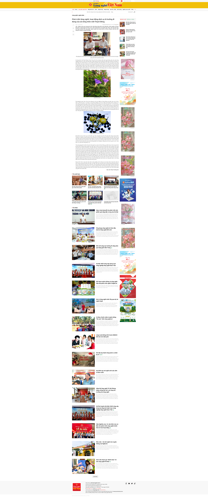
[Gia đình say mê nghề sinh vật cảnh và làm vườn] (83, 377)
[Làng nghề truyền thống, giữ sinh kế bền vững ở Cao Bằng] (79, 195)
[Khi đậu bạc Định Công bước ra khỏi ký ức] (83, 359)
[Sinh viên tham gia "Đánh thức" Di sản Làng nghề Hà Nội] (83, 466)
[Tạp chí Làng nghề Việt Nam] (76, 486)
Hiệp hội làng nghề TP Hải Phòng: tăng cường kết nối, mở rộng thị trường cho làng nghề (106, 390)
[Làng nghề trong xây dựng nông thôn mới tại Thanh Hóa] (111, 195)
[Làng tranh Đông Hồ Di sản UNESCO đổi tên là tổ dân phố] (83, 341)
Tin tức (76, 9)
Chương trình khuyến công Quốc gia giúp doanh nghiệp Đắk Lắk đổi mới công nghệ (131, 53)
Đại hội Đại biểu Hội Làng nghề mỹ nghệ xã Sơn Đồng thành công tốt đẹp (111, 187)
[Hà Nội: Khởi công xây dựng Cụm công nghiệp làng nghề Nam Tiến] (83, 270)
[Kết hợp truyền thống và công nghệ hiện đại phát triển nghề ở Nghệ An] (83, 288)
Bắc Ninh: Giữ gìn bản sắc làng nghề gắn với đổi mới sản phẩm (86, 11)
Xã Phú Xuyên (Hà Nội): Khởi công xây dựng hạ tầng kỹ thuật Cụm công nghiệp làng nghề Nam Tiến (107, 408)
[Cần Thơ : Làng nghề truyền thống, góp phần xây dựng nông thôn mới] (95, 180)
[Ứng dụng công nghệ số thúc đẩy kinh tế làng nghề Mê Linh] (83, 234)
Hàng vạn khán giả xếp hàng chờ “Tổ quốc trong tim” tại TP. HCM (111, 11)
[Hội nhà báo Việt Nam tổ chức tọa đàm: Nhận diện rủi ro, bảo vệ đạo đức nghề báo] (122, 39)
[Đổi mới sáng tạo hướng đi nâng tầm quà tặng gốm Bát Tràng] (83, 252)
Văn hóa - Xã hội (113, 9)
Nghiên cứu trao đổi (126, 9)
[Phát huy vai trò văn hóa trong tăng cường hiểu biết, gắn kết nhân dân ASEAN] (95, 195)
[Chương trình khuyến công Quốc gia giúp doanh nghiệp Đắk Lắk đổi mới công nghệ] (122, 53)
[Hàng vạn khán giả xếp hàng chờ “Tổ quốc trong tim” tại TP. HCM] (122, 31)
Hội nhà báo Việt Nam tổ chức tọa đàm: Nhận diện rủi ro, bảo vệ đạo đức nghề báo (130, 38)
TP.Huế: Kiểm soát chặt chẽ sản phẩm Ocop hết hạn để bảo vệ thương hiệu (130, 46)
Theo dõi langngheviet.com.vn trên (108, 24)
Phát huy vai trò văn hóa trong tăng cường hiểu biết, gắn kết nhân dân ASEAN (95, 202)
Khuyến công (100, 9)
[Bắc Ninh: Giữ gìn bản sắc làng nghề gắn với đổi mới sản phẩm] (79, 180)
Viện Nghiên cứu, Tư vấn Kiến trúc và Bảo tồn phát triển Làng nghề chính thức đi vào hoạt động (107, 425)
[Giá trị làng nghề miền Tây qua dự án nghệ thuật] (83, 305)
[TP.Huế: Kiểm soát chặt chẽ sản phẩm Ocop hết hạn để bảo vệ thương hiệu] (122, 46)
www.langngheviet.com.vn (118, 491)
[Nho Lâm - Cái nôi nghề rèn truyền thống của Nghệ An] (83, 448)
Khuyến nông (106, 9)
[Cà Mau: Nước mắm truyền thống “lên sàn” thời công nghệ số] (83, 323)
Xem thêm (95, 476)
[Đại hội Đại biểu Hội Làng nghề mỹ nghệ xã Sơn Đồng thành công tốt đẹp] (111, 180)
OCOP (96, 9)
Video (132, 9)
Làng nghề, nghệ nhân (82, 9)
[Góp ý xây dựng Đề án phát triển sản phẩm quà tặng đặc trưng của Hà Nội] (83, 216)
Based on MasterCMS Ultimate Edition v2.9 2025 (80, 495)
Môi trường (119, 9)
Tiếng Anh (122, 1)
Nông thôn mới (91, 9)
